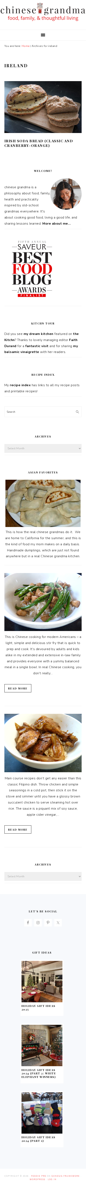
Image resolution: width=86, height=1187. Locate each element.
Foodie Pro (38, 1176)
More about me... (56, 223)
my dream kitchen (38, 334)
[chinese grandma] (43, 22)
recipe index (20, 385)
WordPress (37, 1179)
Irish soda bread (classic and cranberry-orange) (38, 143)
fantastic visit (37, 346)
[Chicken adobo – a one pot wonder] (43, 771)
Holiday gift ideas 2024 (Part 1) (39, 1138)
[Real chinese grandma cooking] (43, 526)
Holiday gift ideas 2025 (39, 1007)
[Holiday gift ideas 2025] (42, 1001)
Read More (18, 688)
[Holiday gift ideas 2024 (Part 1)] (42, 1132)
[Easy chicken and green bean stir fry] (43, 630)
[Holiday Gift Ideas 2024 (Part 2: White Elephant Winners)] (42, 1065)
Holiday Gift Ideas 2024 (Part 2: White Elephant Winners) (39, 1073)
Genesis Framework (66, 1176)
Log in (52, 1179)
